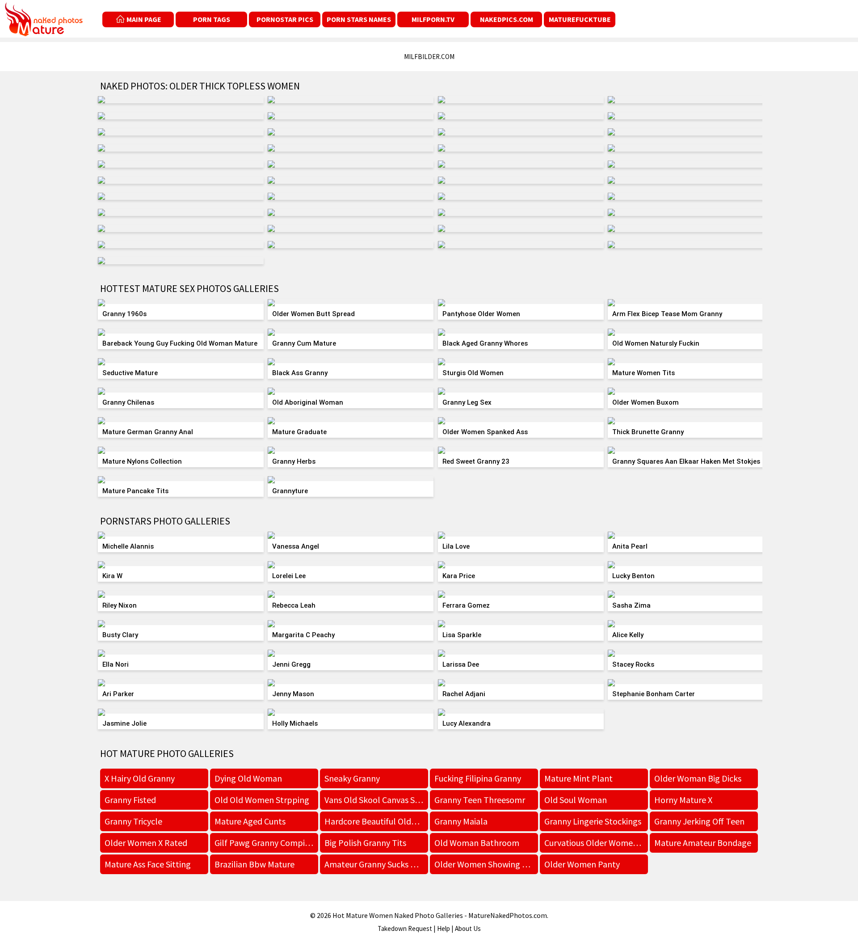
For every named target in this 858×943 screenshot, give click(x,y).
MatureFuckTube (580, 19)
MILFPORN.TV (433, 19)
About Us (468, 928)
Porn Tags (211, 19)
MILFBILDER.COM (429, 56)
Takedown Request (405, 928)
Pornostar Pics (285, 19)
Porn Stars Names (359, 19)
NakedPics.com (506, 19)
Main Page (143, 19)
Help (443, 928)
